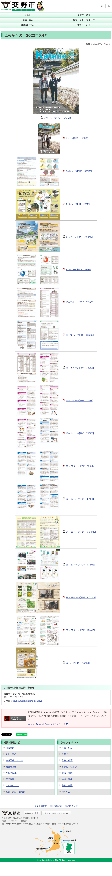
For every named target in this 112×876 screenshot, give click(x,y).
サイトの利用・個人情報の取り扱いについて (56, 805)
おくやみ (66, 791)
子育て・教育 (84, 15)
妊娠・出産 (67, 748)
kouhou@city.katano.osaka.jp (27, 700)
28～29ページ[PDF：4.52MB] (81, 597)
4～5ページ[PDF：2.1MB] (78, 204)
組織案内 (10, 748)
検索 (102, 6)
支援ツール (109, 6)
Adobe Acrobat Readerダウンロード (46, 724)
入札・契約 (11, 754)
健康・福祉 (28, 20)
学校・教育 (67, 760)
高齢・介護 (67, 785)
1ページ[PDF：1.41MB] (77, 138)
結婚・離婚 (67, 779)
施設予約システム (14, 760)
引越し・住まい (69, 766)
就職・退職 (67, 773)
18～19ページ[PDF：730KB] (80, 433)
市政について (84, 25)
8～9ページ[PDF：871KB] (79, 269)
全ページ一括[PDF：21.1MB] (58, 117)
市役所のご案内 (32, 813)
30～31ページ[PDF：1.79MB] (80, 630)
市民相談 (10, 779)
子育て (65, 754)
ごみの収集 (11, 773)
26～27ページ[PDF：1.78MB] (80, 564)
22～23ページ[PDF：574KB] (80, 499)
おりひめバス (12, 785)
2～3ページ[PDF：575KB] (79, 171)
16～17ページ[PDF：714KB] (79, 400)
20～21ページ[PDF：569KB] (80, 466)
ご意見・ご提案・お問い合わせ (56, 813)
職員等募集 (11, 766)
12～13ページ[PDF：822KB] (80, 335)
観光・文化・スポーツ (84, 20)
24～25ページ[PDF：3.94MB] (81, 531)
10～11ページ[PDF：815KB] (79, 302)
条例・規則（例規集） (16, 791)
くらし (28, 15)
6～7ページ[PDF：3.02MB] (79, 236)
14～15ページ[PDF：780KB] (80, 367)
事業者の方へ (28, 25)
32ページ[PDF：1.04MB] (78, 662)
